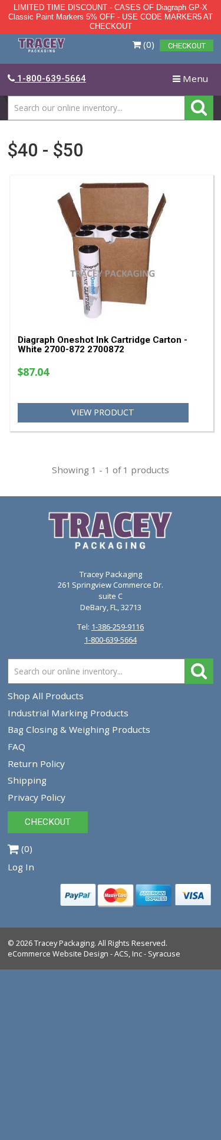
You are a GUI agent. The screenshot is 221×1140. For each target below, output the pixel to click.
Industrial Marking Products (68, 713)
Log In (21, 867)
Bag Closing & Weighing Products (79, 729)
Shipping (27, 780)
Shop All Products (46, 696)
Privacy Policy (36, 797)
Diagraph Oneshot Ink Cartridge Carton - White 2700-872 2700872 (102, 345)
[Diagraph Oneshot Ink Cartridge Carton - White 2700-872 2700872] (112, 250)
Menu (192, 82)
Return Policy (36, 763)
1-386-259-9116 (117, 626)
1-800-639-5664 (110, 639)
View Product (102, 412)
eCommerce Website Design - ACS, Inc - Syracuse (94, 953)
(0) (147, 44)
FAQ (16, 746)
